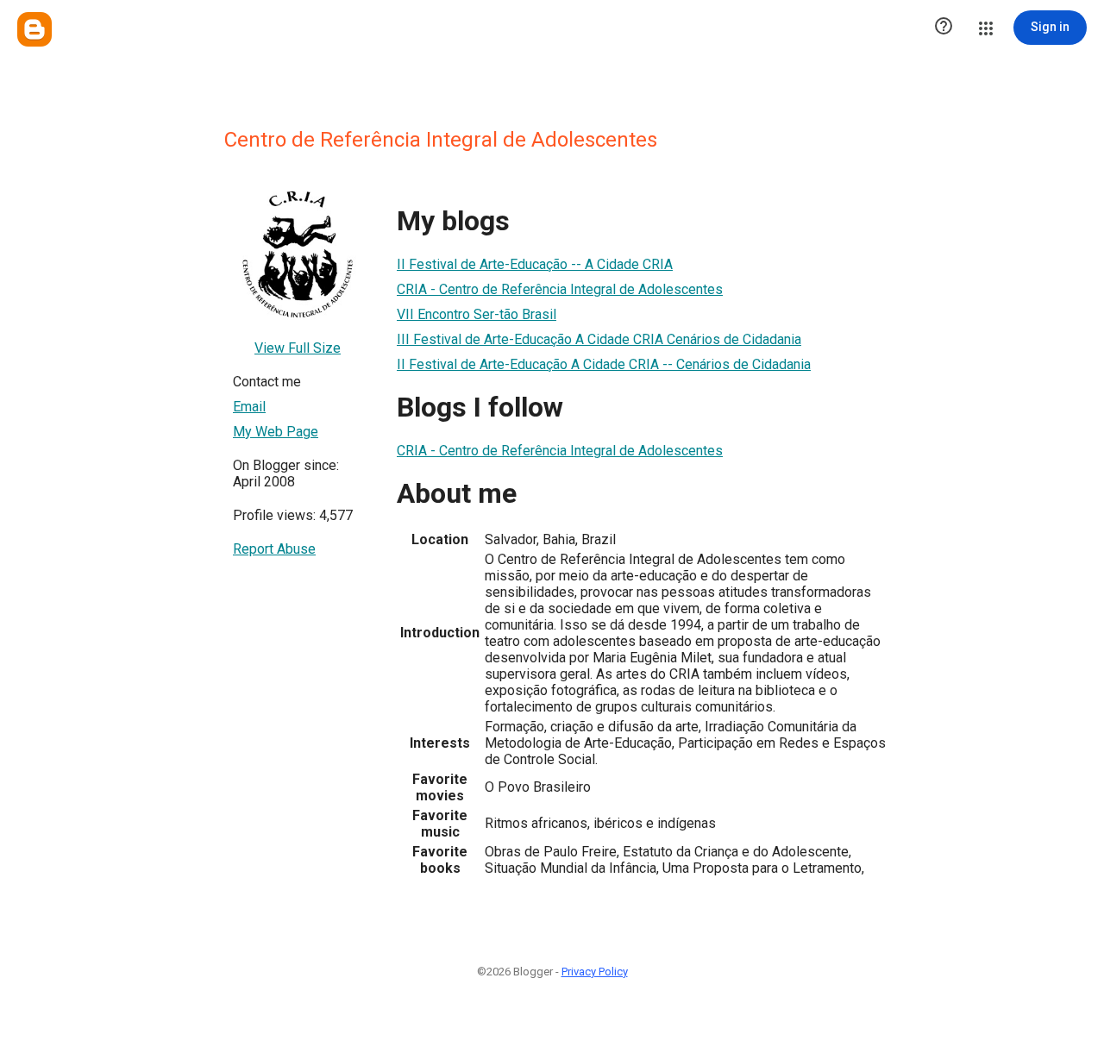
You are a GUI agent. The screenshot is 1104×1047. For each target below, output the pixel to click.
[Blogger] (34, 29)
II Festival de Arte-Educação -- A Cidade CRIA (535, 264)
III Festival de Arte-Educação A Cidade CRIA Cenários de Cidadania (599, 339)
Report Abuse (274, 549)
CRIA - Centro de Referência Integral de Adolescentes (560, 289)
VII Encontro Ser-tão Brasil (476, 314)
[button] (943, 27)
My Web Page (275, 431)
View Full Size (297, 348)
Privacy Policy (594, 971)
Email (249, 406)
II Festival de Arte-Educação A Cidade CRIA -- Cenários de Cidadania (604, 364)
